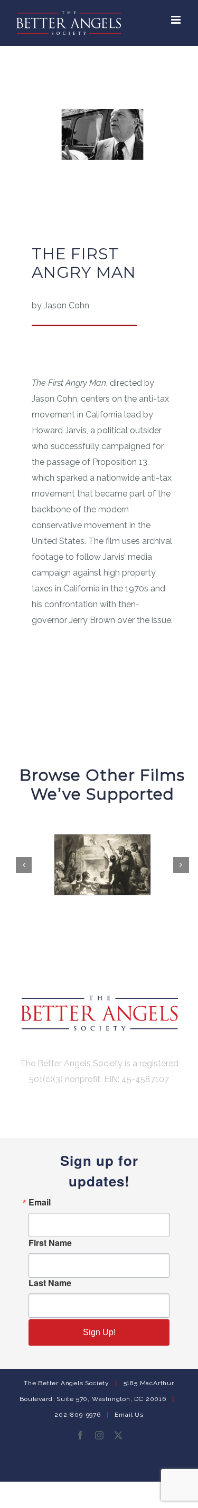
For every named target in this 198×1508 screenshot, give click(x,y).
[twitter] (118, 1435)
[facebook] (80, 1435)
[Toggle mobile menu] (176, 19)
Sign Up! (99, 1332)
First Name (50, 1243)
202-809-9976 (77, 1414)
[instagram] (99, 1435)
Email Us (129, 1414)
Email (40, 1202)
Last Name (50, 1283)
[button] (24, 865)
